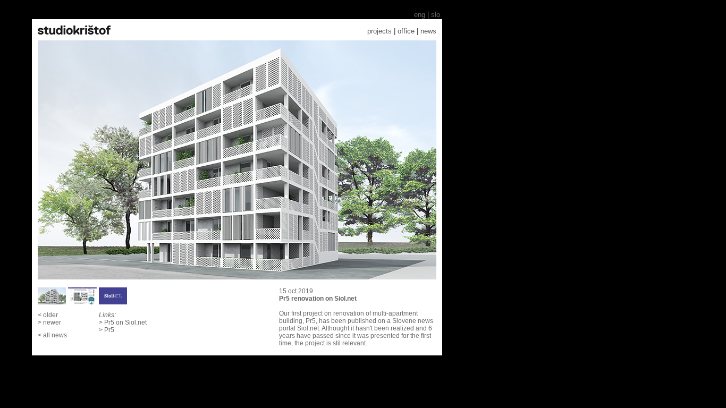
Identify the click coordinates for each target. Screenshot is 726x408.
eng (419, 15)
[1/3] (237, 159)
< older (48, 315)
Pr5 (109, 330)
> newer (49, 322)
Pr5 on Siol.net (125, 322)
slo (436, 15)
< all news (52, 335)
